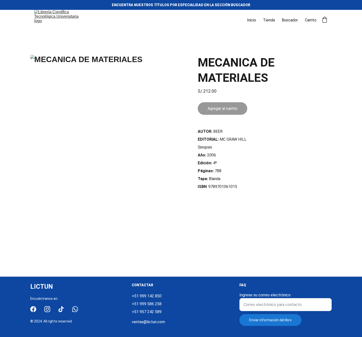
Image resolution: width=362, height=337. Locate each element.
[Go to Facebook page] (33, 309)
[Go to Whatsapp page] (75, 309)
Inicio (251, 20)
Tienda (269, 20)
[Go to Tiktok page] (61, 309)
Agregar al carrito (222, 108)
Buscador (290, 20)
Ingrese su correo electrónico (265, 295)
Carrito (310, 20)
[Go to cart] (324, 20)
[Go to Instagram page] (47, 309)
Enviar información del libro (270, 320)
